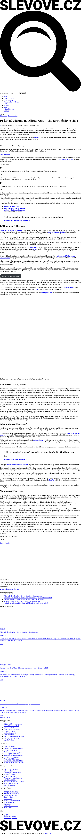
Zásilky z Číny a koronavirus (13, 724)
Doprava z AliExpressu (65, 159)
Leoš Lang (47, 833)
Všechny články (5, 717)
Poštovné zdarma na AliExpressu (11, 230)
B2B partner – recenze (11, 806)
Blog (17, 589)
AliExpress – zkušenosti (11, 757)
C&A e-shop (8, 799)
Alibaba (6, 105)
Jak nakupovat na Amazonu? (13, 773)
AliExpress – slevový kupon (13, 752)
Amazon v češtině (9, 774)
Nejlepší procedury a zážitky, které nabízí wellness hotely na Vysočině (26, 603)
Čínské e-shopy (9, 98)
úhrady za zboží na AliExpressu (17, 465)
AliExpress (3, 116)
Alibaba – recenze (9, 731)
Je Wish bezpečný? (10, 733)
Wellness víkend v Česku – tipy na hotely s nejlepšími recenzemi (24, 599)
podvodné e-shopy (39, 440)
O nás (6, 814)
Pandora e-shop (9, 802)
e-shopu (36, 137)
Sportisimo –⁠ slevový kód (12, 793)
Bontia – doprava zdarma (12, 800)
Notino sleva (8, 807)
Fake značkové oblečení (11, 102)
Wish (5, 107)
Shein (6, 104)
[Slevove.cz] (40, 10)
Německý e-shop (9, 109)
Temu (6, 96)
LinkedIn (11, 589)
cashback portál (69, 287)
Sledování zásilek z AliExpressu (14, 755)
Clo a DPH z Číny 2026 (11, 726)
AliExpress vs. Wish (10, 750)
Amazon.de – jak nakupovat (13, 778)
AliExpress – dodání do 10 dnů (13, 761)
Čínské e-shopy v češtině (11, 729)
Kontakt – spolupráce (10, 818)
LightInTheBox (9, 740)
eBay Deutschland (9, 785)
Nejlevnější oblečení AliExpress (14, 762)
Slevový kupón (4, 543)
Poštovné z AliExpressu (11, 759)
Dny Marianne (8, 100)
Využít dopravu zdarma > (17, 220)
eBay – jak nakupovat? (11, 769)
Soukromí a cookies (10, 816)
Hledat (23, 93)
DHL (35, 249)
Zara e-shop (7, 804)
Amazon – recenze (10, 776)
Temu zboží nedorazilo (11, 783)
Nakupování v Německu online (14, 781)
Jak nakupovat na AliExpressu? (14, 748)
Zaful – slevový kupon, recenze (14, 736)
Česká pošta (32, 247)
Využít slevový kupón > (15, 459)
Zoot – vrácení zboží (10, 795)
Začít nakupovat (5, 154)
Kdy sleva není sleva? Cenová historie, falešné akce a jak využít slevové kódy (28, 598)
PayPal (51, 480)
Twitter (4, 589)
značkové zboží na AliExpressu (14, 210)
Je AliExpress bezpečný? (11, 754)
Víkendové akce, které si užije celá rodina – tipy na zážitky (22, 601)
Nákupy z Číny (13, 116)
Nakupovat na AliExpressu (10, 276)
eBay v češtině (8, 771)
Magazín (6, 111)
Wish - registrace (9, 734)
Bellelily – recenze (10, 780)
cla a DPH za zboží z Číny (56, 232)
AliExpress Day (46, 293)
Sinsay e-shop (8, 797)
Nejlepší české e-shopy (11, 792)
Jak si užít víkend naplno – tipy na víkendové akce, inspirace (23, 596)
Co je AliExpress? (9, 746)
